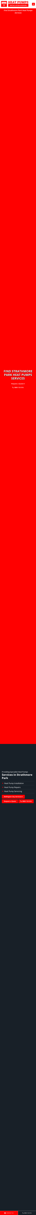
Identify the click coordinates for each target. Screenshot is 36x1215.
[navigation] (33, 4)
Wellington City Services (13, 797)
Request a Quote (17, 384)
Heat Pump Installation (14, 783)
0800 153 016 (19, 387)
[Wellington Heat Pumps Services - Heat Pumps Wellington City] (14, 6)
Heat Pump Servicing (13, 791)
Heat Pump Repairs (12, 787)
